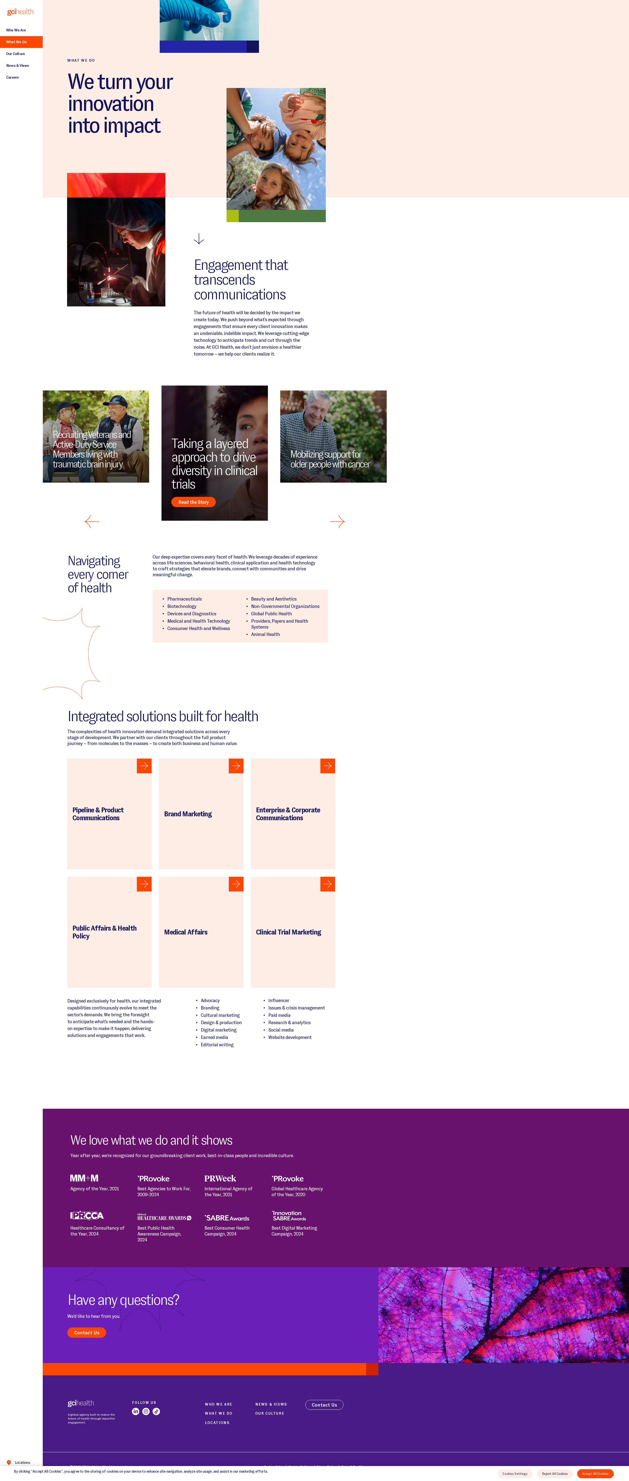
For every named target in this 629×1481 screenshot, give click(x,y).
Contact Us (87, 1332)
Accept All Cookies (595, 1474)
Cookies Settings (515, 1474)
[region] (314, 1473)
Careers (12, 77)
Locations (22, 1462)
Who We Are (16, 30)
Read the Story (193, 502)
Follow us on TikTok (156, 1411)
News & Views (17, 65)
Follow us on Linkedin (135, 1411)
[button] (337, 521)
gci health (16, 12)
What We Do (16, 42)
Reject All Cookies (555, 1474)
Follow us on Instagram (146, 1411)
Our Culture (15, 54)
